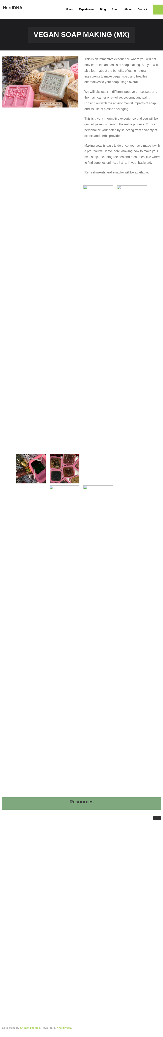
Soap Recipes (26, 972)
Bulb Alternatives (26, 893)
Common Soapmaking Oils (26, 932)
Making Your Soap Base (78, 972)
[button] (159, 818)
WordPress (64, 1027)
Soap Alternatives (78, 932)
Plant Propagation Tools (78, 853)
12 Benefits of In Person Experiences (26, 853)
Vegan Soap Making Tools (26, 1012)
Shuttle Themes (30, 1027)
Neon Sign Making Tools (78, 893)
